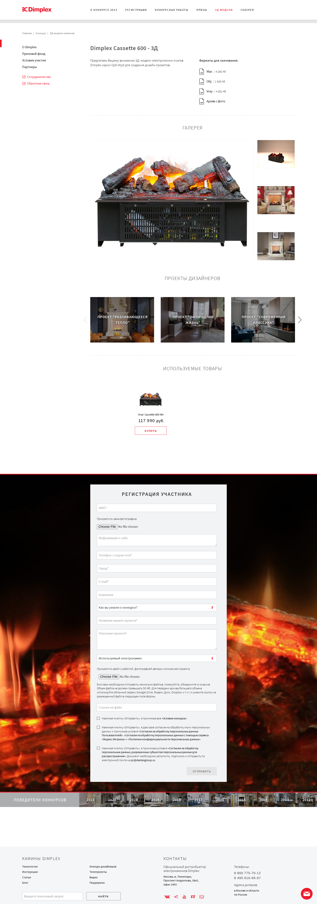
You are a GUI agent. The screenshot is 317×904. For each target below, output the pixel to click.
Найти (103, 896)
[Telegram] (176, 897)
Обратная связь (38, 83)
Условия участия (34, 60)
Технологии (30, 866)
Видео (94, 877)
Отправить (202, 771)
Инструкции (30, 872)
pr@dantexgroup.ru (143, 760)
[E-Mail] (201, 897)
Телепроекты (98, 872)
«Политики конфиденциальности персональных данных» (164, 739)
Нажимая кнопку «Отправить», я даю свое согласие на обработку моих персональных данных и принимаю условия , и (156, 733)
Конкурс (41, 33)
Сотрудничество (39, 77)
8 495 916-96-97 (247, 878)
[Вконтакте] (167, 897)
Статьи (26, 877)
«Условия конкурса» (174, 718)
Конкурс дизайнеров (103, 866)
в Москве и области (246, 890)
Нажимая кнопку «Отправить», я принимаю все (144, 718)
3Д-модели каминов (62, 33)
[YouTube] (184, 897)
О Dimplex (29, 47)
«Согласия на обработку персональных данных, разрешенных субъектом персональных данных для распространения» (150, 752)
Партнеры (29, 67)
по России (240, 894)
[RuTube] (193, 897)
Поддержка (97, 882)
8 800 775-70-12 (247, 873)
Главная (27, 33)
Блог (25, 882)
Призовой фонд (33, 54)
